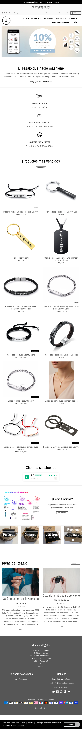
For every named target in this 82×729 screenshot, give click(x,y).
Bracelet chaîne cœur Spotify (21, 401)
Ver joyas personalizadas (41, 81)
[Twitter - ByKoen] (53, 691)
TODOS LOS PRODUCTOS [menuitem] (31, 18)
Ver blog (75, 563)
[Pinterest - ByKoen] (65, 691)
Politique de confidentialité (41, 658)
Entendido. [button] (71, 724)
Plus (20, 629)
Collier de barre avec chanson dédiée (61, 401)
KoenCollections (41, 6)
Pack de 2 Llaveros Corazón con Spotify (61, 447)
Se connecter (50, 13)
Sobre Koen (41, 664)
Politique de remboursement (41, 655)
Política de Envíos (41, 653)
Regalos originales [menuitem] (60, 22)
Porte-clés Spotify (21, 258)
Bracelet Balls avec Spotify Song (20, 355)
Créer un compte (63, 13)
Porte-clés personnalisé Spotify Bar (61, 212)
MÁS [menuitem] (75, 22)
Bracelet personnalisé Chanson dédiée (61, 355)
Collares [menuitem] (60, 18)
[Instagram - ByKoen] (61, 691)
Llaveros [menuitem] (73, 18)
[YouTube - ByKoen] (69, 691)
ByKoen (44, 708)
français (17, 13)
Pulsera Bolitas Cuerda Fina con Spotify (20, 212)
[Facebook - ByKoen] (57, 691)
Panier (76, 13)
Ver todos (41, 168)
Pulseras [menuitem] (48, 18)
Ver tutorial (62, 513)
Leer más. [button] (21, 726)
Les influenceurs (21, 679)
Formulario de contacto (61, 679)
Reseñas (41, 666)
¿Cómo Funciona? (41, 661)
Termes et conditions (41, 650)
